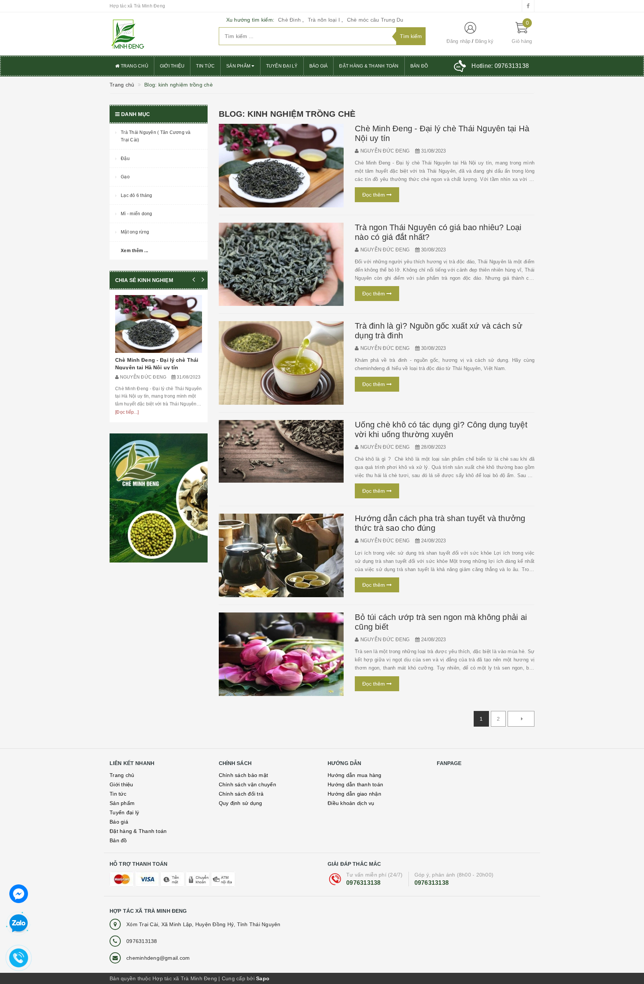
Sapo (262, 978)
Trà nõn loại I (324, 20)
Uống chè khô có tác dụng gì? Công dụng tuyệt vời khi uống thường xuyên (441, 429)
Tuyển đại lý (282, 66)
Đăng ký (484, 41)
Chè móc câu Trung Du (375, 20)
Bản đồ (419, 66)
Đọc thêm (374, 195)
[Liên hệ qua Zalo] (18, 923)
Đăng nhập (458, 41)
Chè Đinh (289, 20)
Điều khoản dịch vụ (351, 803)
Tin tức (205, 66)
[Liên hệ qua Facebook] (18, 893)
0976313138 (363, 883)
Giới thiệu (172, 66)
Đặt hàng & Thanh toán (368, 66)
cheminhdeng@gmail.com (158, 958)
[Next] (521, 719)
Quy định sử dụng (240, 803)
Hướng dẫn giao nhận (354, 794)
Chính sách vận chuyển (247, 784)
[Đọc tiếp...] (127, 412)
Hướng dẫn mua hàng (355, 775)
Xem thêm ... (134, 250)
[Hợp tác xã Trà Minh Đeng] (159, 34)
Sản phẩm (239, 66)
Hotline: (500, 66)
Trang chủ (133, 66)
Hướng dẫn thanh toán (355, 784)
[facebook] (528, 6)
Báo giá (318, 66)
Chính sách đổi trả (241, 794)
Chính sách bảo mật (243, 775)
